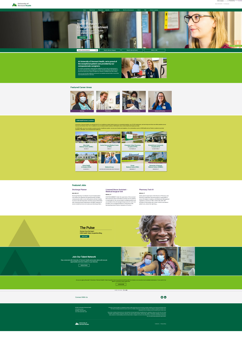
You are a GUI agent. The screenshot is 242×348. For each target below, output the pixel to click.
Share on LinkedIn (125, 290)
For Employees (227, 3)
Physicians (101, 10)
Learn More (82, 36)
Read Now (85, 237)
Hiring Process (117, 10)
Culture (140, 10)
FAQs (145, 10)
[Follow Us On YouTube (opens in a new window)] (162, 297)
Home (84, 10)
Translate (240, 0)
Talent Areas (93, 10)
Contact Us (157, 324)
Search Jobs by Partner (132, 50)
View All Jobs (154, 50)
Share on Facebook (123, 290)
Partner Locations (155, 10)
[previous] (238, 13)
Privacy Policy (164, 324)
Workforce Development (128, 10)
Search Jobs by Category (110, 50)
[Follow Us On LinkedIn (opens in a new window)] (165, 297)
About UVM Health (219, 3)
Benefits (107, 10)
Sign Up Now (84, 265)
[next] (240, 13)
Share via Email (126, 290)
